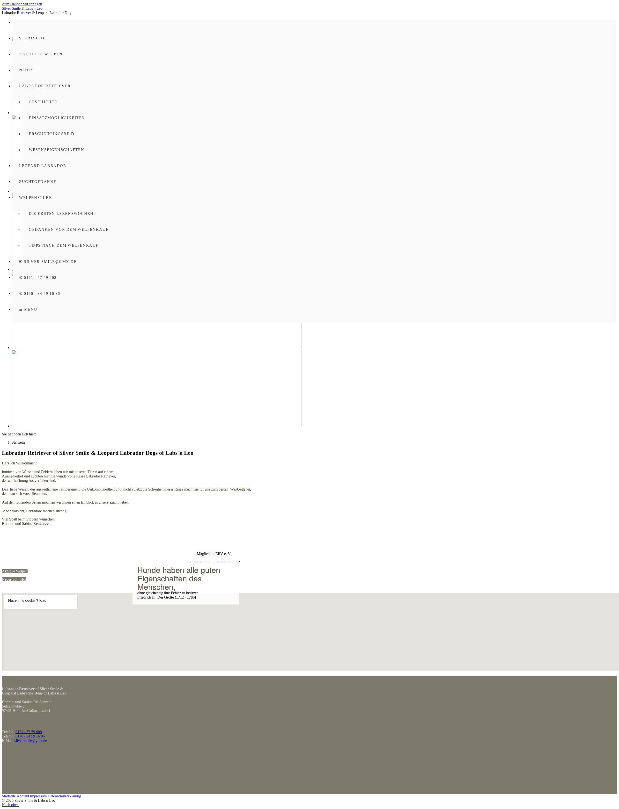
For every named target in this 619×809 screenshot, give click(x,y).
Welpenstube (35, 197)
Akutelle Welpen (41, 54)
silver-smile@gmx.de (31, 740)
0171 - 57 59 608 (28, 732)
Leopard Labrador (42, 166)
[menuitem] (314, 44)
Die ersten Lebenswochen (61, 213)
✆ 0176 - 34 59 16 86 (39, 293)
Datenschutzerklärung (64, 796)
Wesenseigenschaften (56, 150)
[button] (15, 571)
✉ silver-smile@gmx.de (48, 262)
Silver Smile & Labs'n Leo (22, 8)
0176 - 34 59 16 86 (30, 736)
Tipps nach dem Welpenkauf (63, 245)
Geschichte (43, 102)
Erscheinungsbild (51, 134)
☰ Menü (28, 309)
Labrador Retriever (45, 86)
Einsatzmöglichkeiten (57, 118)
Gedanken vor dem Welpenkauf (68, 229)
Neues (26, 70)
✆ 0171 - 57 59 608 (38, 277)
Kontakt (23, 796)
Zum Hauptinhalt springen (22, 4)
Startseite (32, 38)
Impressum (38, 796)
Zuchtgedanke (37, 182)
